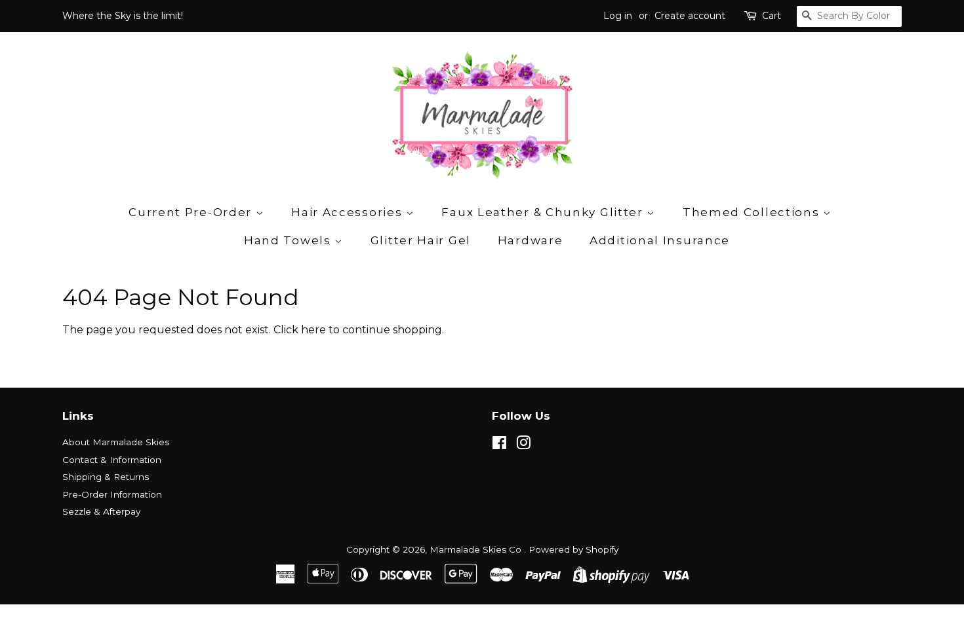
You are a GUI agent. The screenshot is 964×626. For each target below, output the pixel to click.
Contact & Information (111, 459)
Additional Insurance (660, 240)
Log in (617, 16)
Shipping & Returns (105, 476)
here (313, 329)
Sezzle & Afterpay (101, 511)
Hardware (530, 240)
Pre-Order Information (112, 494)
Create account (689, 16)
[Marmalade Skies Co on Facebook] (499, 445)
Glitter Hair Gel (421, 240)
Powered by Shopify (573, 549)
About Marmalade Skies (115, 442)
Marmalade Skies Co (477, 549)
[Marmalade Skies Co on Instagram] (523, 445)
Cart (771, 16)
